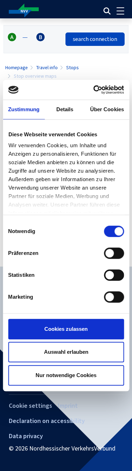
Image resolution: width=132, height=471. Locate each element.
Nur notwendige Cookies (66, 375)
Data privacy (26, 436)
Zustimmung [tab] (23, 109)
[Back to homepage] (43, 11)
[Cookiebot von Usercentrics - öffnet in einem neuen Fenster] (94, 89)
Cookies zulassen (66, 329)
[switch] (114, 253)
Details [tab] (65, 109)
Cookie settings (30, 405)
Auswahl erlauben (66, 352)
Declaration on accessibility (47, 421)
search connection (95, 39)
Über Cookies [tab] (107, 109)
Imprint (68, 405)
